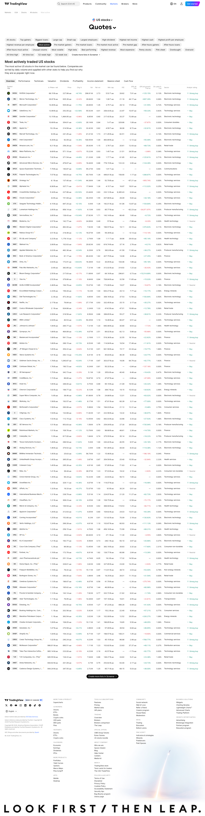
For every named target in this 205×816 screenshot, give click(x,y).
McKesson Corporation (28, 645)
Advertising (180, 720)
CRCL (15, 477)
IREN (14, 320)
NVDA (15, 93)
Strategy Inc (24, 180)
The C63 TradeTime (102, 771)
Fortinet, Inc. (24, 552)
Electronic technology (172, 93)
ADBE (15, 343)
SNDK (15, 116)
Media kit (97, 758)
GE (15, 372)
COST (15, 308)
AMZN (15, 145)
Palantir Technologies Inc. (29, 175)
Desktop (56, 781)
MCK (14, 645)
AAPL (15, 128)
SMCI (15, 395)
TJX (14, 657)
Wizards (139, 738)
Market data (99, 708)
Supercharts (58, 702)
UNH (14, 459)
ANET (15, 663)
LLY (15, 238)
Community (100, 4)
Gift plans (98, 710)
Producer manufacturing (173, 209)
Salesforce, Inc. (25, 111)
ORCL (15, 198)
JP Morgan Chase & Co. (28, 349)
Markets (114, 4)
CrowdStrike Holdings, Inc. (29, 192)
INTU (14, 384)
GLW (14, 517)
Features (97, 702)
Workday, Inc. (24, 401)
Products (87, 4)
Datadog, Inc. (24, 605)
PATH (15, 488)
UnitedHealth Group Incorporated (31, 459)
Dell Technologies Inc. (27, 297)
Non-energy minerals (172, 570)
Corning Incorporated (27, 517)
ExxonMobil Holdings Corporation (31, 291)
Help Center (99, 753)
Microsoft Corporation (27, 105)
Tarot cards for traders (103, 768)
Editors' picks (141, 728)
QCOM (14, 285)
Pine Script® (58, 771)
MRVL (15, 134)
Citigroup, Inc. (24, 413)
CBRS (15, 581)
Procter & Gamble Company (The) (31, 593)
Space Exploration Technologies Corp (31, 169)
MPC (14, 616)
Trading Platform (182, 713)
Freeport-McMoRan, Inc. (28, 570)
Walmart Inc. (24, 244)
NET (14, 500)
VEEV (15, 355)
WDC (14, 227)
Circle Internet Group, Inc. (29, 477)
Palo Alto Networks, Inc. (28, 268)
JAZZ (15, 558)
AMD (14, 163)
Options (56, 766)
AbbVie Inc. (23, 529)
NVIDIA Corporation (27, 93)
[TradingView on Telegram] (30, 705)
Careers (97, 756)
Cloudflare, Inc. (25, 500)
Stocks (56, 710)
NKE (14, 471)
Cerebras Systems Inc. (28, 581)
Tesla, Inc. (23, 122)
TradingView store (101, 766)
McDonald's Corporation (28, 407)
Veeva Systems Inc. (27, 355)
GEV (14, 424)
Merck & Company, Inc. (28, 506)
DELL (14, 296)
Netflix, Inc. (23, 302)
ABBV (15, 529)
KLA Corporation (25, 541)
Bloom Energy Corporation (29, 273)
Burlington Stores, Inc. (28, 576)
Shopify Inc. (24, 634)
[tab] (11, 40)
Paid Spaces (141, 743)
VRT (14, 523)
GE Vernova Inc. (25, 424)
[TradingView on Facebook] (11, 705)
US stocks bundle (101, 738)
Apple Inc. (23, 128)
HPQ (14, 535)
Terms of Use (99, 778)
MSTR (15, 180)
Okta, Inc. (23, 262)
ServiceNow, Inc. (26, 215)
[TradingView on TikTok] (35, 705)
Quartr (37, 732)
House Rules (141, 713)
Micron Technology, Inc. (28, 99)
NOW (14, 215)
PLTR (14, 174)
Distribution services (172, 645)
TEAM (15, 587)
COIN (14, 366)
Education (140, 725)
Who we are (98, 745)
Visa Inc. (22, 279)
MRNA (15, 221)
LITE (14, 209)
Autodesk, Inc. (25, 628)
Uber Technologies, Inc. (28, 599)
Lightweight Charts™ (184, 708)
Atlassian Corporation (27, 587)
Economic (57, 745)
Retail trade (168, 145)
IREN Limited (24, 320)
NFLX (15, 302)
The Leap (98, 725)
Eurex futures (99, 735)
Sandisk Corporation (27, 116)
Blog (96, 750)
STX (14, 203)
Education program (183, 728)
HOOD (15, 430)
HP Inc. (22, 535)
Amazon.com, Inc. (26, 145)
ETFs (55, 712)
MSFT (15, 105)
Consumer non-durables (173, 471)
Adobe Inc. (23, 343)
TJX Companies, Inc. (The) (29, 657)
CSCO (15, 419)
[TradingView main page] (16, 3)
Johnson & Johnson (27, 326)
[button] (93, 3)
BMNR (15, 453)
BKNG (15, 610)
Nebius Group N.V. (26, 233)
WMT (15, 244)
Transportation (169, 599)
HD (15, 564)
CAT (14, 436)
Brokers (125, 4)
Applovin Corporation (27, 512)
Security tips (99, 791)
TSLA (15, 122)
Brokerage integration (184, 723)
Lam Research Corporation (29, 314)
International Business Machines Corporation (31, 494)
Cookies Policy (100, 786)
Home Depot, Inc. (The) (28, 564)
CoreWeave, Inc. (25, 378)
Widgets (179, 702)
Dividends (57, 750)
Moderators (140, 715)
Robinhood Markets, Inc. (28, 430)
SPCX (15, 169)
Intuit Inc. (23, 384)
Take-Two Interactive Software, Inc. (31, 651)
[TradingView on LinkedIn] (25, 705)
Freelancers (140, 741)
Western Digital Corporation (30, 227)
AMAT (15, 250)
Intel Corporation (25, 140)
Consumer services (171, 407)
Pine (55, 725)
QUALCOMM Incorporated (29, 285)
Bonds (55, 715)
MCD (14, 407)
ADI (15, 448)
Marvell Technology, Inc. (28, 134)
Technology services (172, 105)
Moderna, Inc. (24, 221)
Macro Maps (58, 768)
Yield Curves (58, 763)
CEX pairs (57, 720)
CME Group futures (101, 733)
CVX (14, 389)
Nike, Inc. (23, 471)
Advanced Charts (183, 710)
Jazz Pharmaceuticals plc (29, 558)
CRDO (15, 639)
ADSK (15, 628)
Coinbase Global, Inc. (27, 366)
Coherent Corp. (25, 465)
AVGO (15, 157)
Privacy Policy (99, 783)
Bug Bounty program (102, 794)
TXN (14, 442)
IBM (14, 494)
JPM (14, 349)
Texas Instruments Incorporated (31, 442)
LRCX (15, 314)
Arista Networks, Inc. (27, 663)
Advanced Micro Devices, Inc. (31, 163)
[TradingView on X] (6, 705)
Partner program (182, 725)
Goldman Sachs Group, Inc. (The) (31, 360)
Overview (98, 717)
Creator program (142, 710)
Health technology (171, 221)
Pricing (97, 705)
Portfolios (57, 760)
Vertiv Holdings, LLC (27, 523)
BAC (14, 256)
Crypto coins (58, 717)
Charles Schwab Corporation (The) (31, 622)
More (135, 4)
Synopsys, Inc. (25, 331)
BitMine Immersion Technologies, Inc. (31, 453)
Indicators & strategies (145, 735)
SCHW (14, 622)
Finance (167, 256)
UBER (15, 599)
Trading (139, 723)
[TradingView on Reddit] (39, 705)
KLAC (15, 541)
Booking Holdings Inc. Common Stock (31, 610)
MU (15, 99)
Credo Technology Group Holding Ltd (31, 639)
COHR (15, 465)
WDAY (15, 401)
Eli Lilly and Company (27, 238)
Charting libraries (182, 705)
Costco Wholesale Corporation (31, 308)
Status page (99, 796)
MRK (14, 506)
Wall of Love (141, 705)
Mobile (55, 778)
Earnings (56, 748)
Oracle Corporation (26, 198)
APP (14, 511)
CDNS (15, 668)
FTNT (15, 552)
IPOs (55, 753)
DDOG (15, 604)
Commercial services (172, 634)
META (15, 151)
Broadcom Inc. (25, 157)
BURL (15, 575)
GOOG (15, 186)
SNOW (14, 482)
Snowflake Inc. (25, 483)
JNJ (14, 326)
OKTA (15, 262)
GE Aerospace (24, 372)
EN (175, 4)
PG (15, 593)
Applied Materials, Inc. (28, 250)
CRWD (14, 192)
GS (15, 360)
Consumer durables (171, 122)
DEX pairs (57, 723)
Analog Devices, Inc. (27, 448)
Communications (170, 169)
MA (15, 337)
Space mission (99, 748)
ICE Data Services (32, 717)
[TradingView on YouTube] (16, 705)
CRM (14, 110)
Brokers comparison (102, 723)
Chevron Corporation (27, 390)
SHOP (15, 634)
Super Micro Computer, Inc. (30, 395)
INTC (14, 140)
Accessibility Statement (103, 789)
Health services (170, 459)
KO (15, 546)
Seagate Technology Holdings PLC (31, 204)
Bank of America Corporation (30, 256)
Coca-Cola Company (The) (29, 546)
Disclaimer (98, 781)
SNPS (15, 331)
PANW (15, 267)
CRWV (14, 378)
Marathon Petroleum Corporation (31, 616)
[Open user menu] (181, 3)
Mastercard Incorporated (29, 337)
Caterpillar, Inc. (25, 436)
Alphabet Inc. (24, 186)
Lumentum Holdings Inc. (28, 209)
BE (15, 273)
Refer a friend (141, 708)
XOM (14, 291)
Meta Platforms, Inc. (27, 151)
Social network (142, 702)
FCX (14, 570)
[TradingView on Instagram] (20, 705)
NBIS (14, 233)
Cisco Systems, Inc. (27, 419)
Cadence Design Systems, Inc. (31, 669)
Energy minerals (170, 291)
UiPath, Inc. (23, 488)
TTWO (15, 651)
